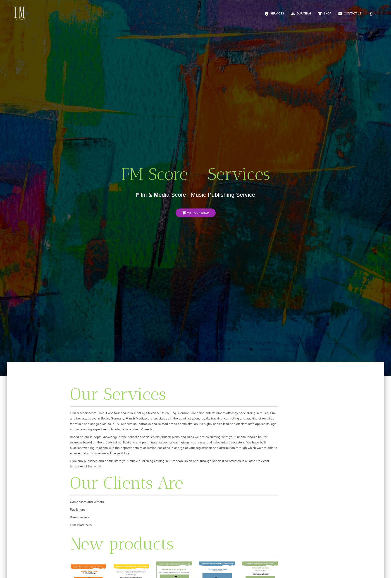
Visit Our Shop (195, 213)
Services (274, 14)
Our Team (301, 14)
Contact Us (349, 14)
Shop (324, 14)
